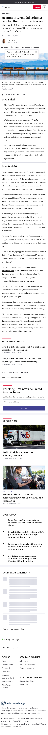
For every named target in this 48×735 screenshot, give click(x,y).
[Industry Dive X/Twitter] (12, 647)
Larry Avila (11, 40)
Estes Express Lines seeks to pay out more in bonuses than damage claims (25, 523)
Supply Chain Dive (27, 681)
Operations (16, 377)
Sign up (37, 7)
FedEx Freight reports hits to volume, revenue (19, 454)
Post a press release (17, 629)
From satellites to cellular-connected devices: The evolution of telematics (23, 497)
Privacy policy (6, 724)
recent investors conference (33, 286)
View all (5, 629)
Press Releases (7, 681)
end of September (29, 274)
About (4, 661)
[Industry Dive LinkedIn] (3, 647)
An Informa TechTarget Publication (24, 2)
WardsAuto (24, 684)
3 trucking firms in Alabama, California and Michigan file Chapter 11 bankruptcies (22, 558)
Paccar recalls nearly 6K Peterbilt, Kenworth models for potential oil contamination (25, 546)
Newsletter (6, 672)
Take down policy (32, 724)
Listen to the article (15, 95)
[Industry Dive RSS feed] (17, 647)
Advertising (24, 661)
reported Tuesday (35, 105)
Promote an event (27, 668)
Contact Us (6, 668)
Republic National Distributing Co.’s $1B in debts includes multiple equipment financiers (26, 534)
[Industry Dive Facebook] (8, 647)
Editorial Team (7, 664)
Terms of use (19, 724)
